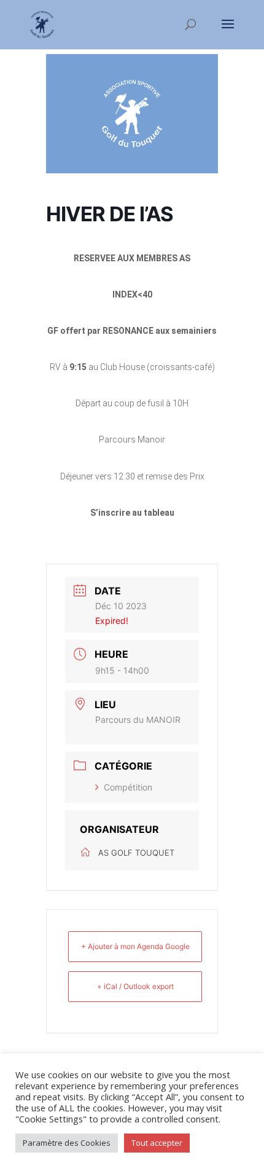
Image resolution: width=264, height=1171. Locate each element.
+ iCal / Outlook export (135, 986)
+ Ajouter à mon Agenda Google (135, 946)
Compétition (128, 787)
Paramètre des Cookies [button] (67, 1142)
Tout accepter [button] (156, 1142)
